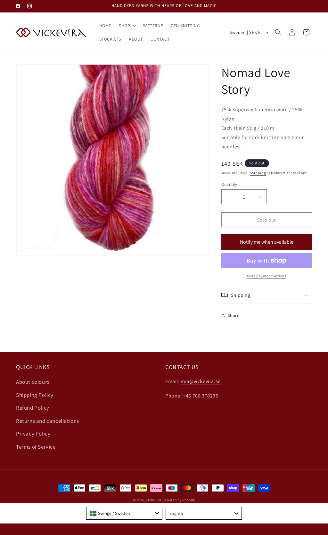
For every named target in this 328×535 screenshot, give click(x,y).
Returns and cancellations (47, 420)
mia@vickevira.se (201, 381)
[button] (127, 25)
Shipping (258, 172)
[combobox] (124, 513)
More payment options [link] (266, 275)
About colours (33, 381)
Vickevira (153, 500)
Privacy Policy (33, 433)
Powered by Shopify (178, 500)
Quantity (229, 184)
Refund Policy (32, 407)
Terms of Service (36, 446)
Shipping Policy (34, 394)
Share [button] (234, 315)
